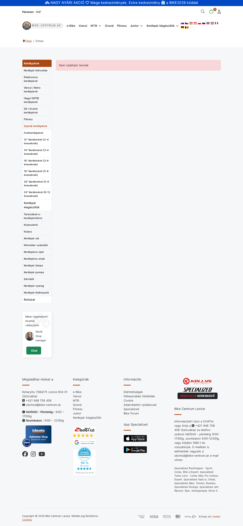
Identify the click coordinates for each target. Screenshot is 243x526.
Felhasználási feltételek (139, 396)
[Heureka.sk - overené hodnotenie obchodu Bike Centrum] (84, 461)
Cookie (128, 400)
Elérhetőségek (133, 392)
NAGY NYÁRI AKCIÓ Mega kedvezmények (88, 3)
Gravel (109, 25)
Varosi (83, 25)
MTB (94, 25)
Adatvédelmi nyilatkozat (140, 405)
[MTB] (99, 25)
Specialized (131, 409)
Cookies (27, 519)
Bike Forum (131, 413)
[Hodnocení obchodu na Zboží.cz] (84, 429)
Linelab (216, 516)
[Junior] (141, 25)
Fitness (122, 25)
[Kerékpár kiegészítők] (177, 25)
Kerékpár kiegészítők (161, 25)
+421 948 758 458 (38, 400)
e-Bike (71, 25)
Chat (33, 350)
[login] (218, 11)
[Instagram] (32, 453)
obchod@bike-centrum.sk (43, 405)
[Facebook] (25, 453)
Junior (134, 25)
